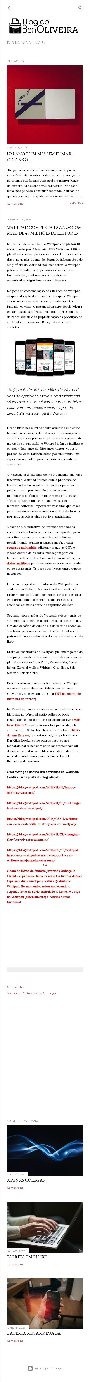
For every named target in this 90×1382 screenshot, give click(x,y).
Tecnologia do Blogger (48, 1368)
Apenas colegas (26, 1180)
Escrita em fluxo (27, 1257)
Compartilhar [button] (15, 203)
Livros (37, 993)
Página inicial (20, 43)
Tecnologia (49, 993)
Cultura (28, 993)
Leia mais (76, 202)
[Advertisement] (45, 1063)
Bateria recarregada (34, 1333)
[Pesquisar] (80, 7)
